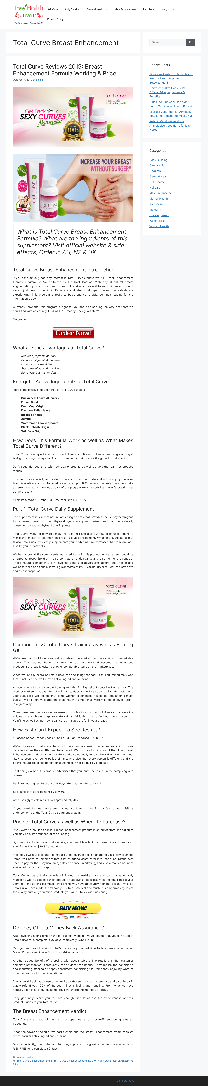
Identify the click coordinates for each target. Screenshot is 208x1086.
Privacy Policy (55, 19)
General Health (95, 9)
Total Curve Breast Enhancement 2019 (75, 1060)
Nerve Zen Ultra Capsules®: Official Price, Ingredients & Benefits (168, 92)
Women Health (25, 1057)
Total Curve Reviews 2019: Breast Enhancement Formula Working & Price (64, 70)
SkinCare (52, 9)
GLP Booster (158, 182)
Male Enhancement (125, 9)
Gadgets (155, 171)
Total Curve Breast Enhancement (34, 1060)
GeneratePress (125, 1080)
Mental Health (159, 198)
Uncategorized (159, 215)
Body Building (72, 9)
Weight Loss (169, 9)
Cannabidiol (157, 165)
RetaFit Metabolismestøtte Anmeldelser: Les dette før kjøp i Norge (171, 125)
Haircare (155, 187)
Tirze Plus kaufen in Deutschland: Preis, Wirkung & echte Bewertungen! (171, 78)
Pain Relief (149, 9)
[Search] (190, 42)
